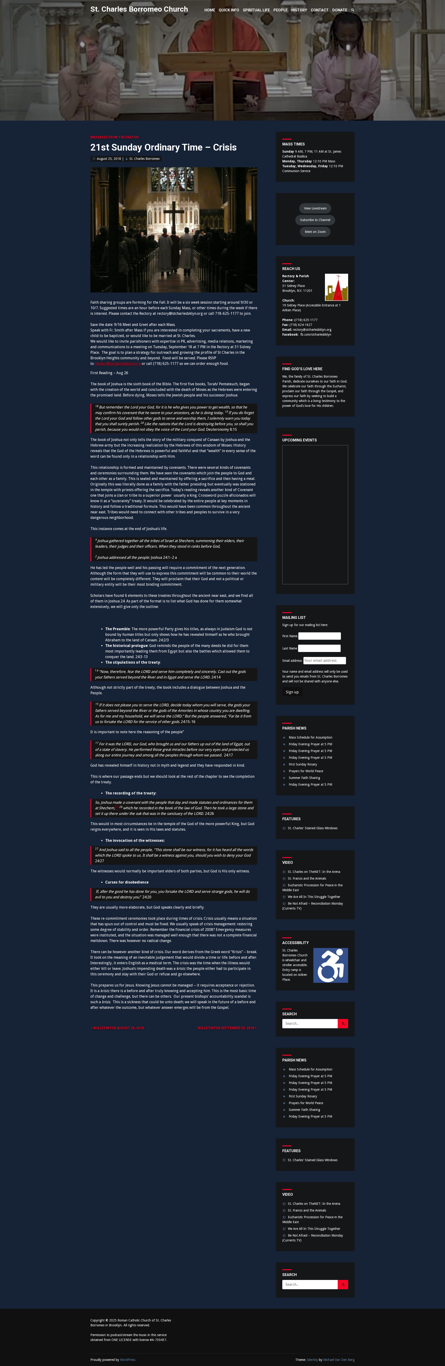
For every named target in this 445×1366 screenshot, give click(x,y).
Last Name (289, 648)
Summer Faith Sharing (304, 778)
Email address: (292, 660)
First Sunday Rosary (303, 764)
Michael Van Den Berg (339, 1360)
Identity (312, 1360)
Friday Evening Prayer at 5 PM (310, 744)
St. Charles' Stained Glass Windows (312, 828)
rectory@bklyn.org (118, 363)
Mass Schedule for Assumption (310, 737)
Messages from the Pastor (114, 137)
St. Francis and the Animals (307, 878)
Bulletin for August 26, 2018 (119, 1028)
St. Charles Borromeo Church (139, 9)
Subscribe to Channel (315, 220)
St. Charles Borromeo (144, 159)
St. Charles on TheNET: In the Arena (314, 872)
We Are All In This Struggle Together (314, 897)
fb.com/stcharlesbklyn (315, 334)
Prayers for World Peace (306, 771)
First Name (289, 636)
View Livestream (315, 208)
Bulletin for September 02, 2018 (226, 1028)
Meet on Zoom (315, 232)
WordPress (127, 1360)
